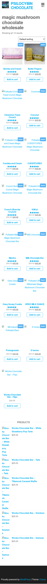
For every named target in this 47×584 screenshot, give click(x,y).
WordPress (25, 579)
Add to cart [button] (12, 79)
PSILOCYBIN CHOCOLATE (22, 5)
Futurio (43, 579)
